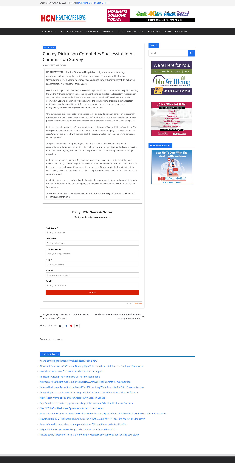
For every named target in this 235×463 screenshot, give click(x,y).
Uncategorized (49, 47)
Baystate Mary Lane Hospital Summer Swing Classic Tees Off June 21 (66, 316)
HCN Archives (49, 31)
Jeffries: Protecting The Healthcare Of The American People (70, 376)
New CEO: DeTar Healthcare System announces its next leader (71, 408)
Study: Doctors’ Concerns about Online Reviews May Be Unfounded (118, 316)
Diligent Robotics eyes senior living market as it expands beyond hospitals (78, 429)
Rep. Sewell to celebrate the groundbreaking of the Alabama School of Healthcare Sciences (86, 403)
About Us (91, 31)
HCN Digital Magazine (71, 31)
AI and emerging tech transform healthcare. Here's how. (69, 360)
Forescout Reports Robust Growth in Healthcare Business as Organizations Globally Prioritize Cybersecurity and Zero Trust (103, 413)
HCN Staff (62, 65)
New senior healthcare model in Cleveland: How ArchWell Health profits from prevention (85, 381)
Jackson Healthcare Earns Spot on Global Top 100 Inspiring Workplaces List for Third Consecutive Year (92, 387)
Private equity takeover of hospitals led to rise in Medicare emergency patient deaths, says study (89, 434)
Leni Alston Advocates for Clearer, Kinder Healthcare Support (71, 371)
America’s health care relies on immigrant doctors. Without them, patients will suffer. (83, 424)
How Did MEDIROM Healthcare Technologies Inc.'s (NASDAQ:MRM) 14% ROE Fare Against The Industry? (92, 418)
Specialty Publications (129, 31)
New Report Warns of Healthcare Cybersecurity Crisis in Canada (72, 397)
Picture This (154, 31)
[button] (97, 31)
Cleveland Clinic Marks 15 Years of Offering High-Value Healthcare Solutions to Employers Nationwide (92, 366)
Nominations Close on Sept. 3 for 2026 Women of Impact (91, 4)
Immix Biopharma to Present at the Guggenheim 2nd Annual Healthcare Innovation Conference (89, 392)
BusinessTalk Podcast (176, 31)
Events (106, 31)
